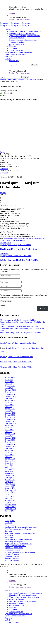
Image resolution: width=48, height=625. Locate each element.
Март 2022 (9, 471)
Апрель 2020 (10, 500)
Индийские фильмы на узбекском (22, 34)
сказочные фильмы (16, 38)
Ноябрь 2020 (10, 486)
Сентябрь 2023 (10, 448)
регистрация (14, 61)
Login (11, 19)
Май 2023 (8, 457)
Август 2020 (10, 492)
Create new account (23, 19)
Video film (13, 48)
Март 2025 (9, 411)
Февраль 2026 (10, 390)
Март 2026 (9, 388)
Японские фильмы (12, 560)
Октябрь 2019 (10, 507)
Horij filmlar (31, 238)
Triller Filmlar (20, 241)
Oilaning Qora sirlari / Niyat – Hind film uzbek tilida (19, 326)
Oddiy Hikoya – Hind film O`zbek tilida (19, 260)
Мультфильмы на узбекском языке (18, 52)
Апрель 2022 (10, 469)
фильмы (8, 29)
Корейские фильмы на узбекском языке (20, 533)
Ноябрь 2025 (10, 394)
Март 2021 (9, 482)
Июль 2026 (9, 380)
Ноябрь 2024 (10, 419)
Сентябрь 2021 (10, 477)
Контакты (8, 57)
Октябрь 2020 (10, 488)
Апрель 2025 (10, 409)
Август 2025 (10, 400)
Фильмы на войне (16, 42)
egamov (3, 193)
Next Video (4, 254)
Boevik (16, 238)
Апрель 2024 (10, 434)
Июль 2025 (9, 403)
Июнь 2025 (9, 405)
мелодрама (9, 535)
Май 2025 (8, 407)
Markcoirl (3, 362)
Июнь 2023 (9, 455)
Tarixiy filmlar (10, 521)
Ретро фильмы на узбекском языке (23, 40)
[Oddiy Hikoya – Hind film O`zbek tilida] (15, 256)
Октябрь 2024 (10, 421)
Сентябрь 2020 (10, 490)
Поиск (2, 305)
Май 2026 (8, 384)
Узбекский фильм (16, 50)
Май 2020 (8, 498)
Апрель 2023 (10, 459)
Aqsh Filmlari (9, 238)
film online (23, 238)
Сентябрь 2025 (10, 398)
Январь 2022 (10, 473)
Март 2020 (9, 502)
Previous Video (5, 243)
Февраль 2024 (10, 438)
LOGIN (8, 59)
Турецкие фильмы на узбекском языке (24, 36)
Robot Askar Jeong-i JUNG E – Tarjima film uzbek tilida (21, 333)
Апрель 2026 (10, 386)
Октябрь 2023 (10, 446)
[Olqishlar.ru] (16, 23)
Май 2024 (8, 432)
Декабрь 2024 (10, 417)
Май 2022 (8, 467)
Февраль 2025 (10, 413)
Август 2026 (10, 378)
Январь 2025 (10, 415)
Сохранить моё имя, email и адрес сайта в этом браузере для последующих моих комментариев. (23, 296)
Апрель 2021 (10, 480)
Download (4, 169)
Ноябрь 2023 (10, 444)
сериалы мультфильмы (14, 548)
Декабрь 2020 (10, 484)
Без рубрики (9, 525)
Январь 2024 (10, 440)
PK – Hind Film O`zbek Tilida (20, 362)
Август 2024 (10, 425)
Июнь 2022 (9, 465)
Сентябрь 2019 (10, 509)
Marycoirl (3, 367)
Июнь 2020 (9, 496)
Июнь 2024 (9, 430)
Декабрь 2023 (10, 442)
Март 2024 (9, 436)
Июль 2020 (9, 494)
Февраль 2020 (10, 505)
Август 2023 (10, 450)
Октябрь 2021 (10, 475)
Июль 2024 (9, 428)
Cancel (2, 152)
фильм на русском (16, 44)
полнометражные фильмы (15, 541)
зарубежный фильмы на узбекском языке (25, 32)
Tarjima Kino (10, 241)
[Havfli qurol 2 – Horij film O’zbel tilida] (15, 245)
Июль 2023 (9, 453)
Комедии (12, 46)
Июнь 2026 (9, 382)
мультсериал (9, 537)
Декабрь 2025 (10, 392)
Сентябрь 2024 (10, 423)
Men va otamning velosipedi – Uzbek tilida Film (18, 320)
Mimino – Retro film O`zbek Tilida (20, 357)
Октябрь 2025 (10, 396)
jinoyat (38, 238)
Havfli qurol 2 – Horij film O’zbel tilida (19, 249)
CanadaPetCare (5, 343)
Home (2, 79)
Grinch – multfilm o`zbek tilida (24, 343)
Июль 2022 (9, 463)
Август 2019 (10, 511)
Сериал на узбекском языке (15, 54)
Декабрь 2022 (10, 461)
